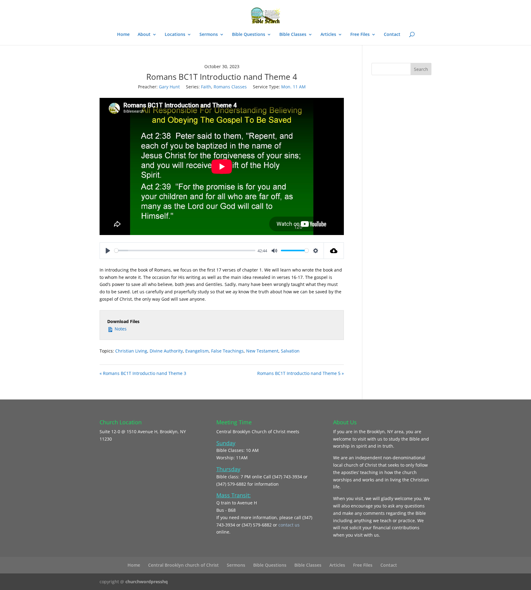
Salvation (290, 351)
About (144, 34)
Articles (328, 34)
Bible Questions (248, 34)
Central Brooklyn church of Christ (183, 565)
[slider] (184, 250)
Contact (392, 34)
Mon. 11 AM (293, 87)
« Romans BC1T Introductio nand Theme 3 (143, 373)
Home (123, 34)
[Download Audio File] (334, 250)
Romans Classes (230, 87)
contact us (289, 525)
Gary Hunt (169, 87)
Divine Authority (166, 351)
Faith (206, 87)
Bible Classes (292, 34)
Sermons (208, 34)
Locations (175, 34)
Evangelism (197, 351)
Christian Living (131, 351)
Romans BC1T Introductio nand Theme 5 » (300, 373)
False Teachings (227, 351)
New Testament (262, 351)
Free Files (360, 34)
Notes (120, 329)
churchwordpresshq (146, 581)
